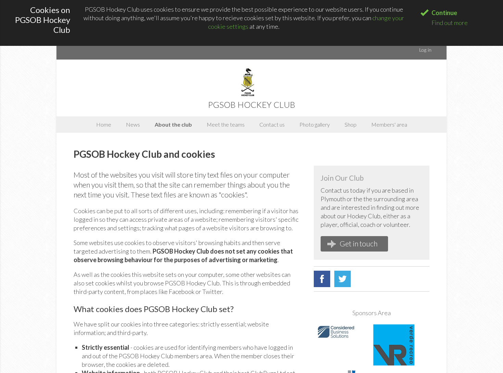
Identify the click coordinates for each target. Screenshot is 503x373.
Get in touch (357, 243)
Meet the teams (226, 124)
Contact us (272, 124)
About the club (173, 124)
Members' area (389, 124)
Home (103, 124)
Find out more (449, 22)
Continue (444, 12)
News (133, 124)
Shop (351, 124)
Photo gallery (314, 124)
